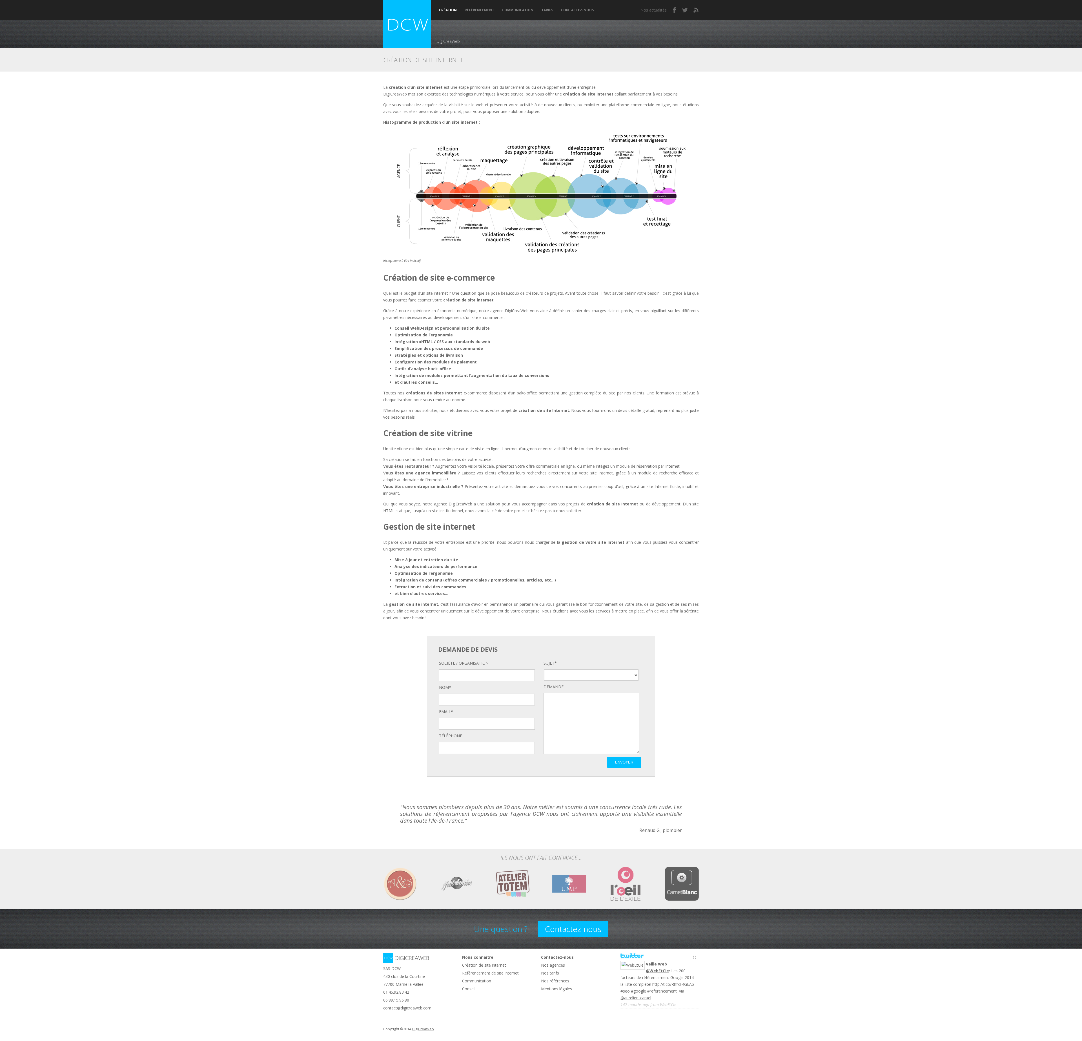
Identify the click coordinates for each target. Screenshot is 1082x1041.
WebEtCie (668, 1004)
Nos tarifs (550, 973)
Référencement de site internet (490, 973)
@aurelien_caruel (635, 997)
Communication (517, 10)
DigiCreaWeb (423, 1029)
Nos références (555, 981)
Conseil (401, 328)
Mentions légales (556, 988)
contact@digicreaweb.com (407, 1008)
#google (638, 991)
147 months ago (634, 1004)
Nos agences (553, 965)
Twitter (685, 10)
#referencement (662, 991)
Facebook (674, 10)
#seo (625, 991)
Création (448, 10)
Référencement (479, 10)
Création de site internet (484, 965)
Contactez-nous (577, 10)
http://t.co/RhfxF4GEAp (673, 984)
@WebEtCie (657, 970)
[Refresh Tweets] (694, 956)
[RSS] (696, 10)
